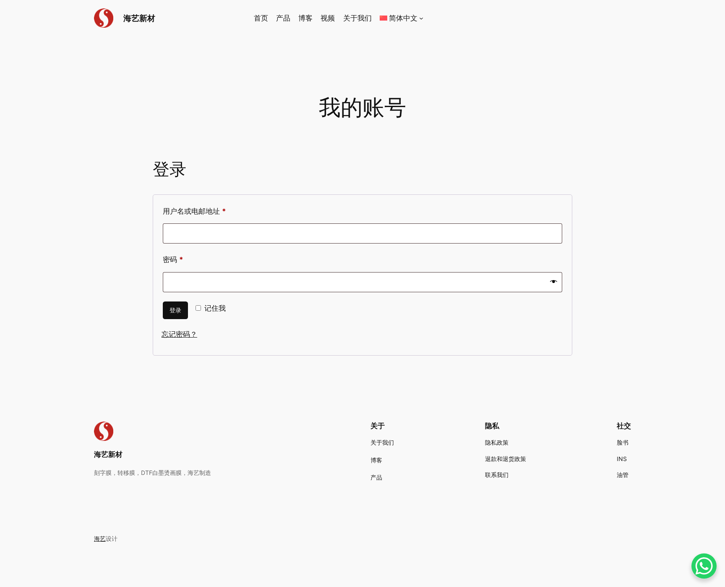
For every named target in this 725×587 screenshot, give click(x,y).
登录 (175, 310)
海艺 (100, 538)
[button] (401, 18)
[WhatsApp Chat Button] (704, 566)
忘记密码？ (179, 334)
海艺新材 (139, 18)
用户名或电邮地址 (198, 213)
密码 (176, 261)
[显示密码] (553, 282)
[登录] (528, 18)
